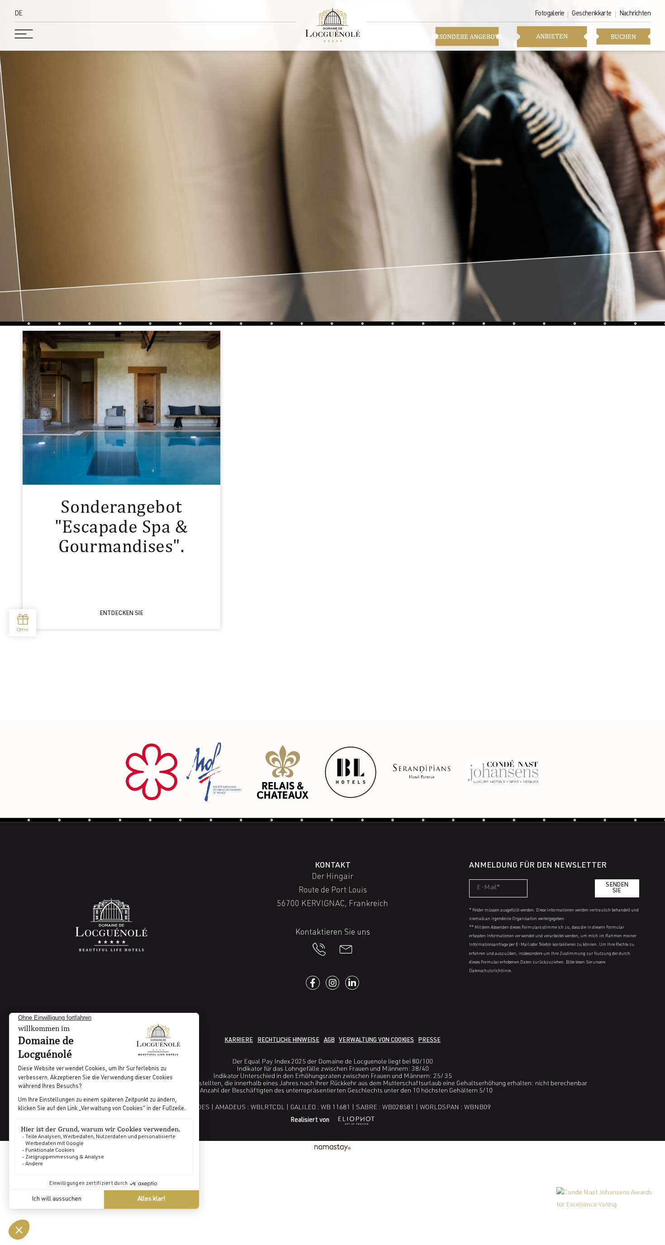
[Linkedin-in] (352, 983)
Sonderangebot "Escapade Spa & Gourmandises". (121, 526)
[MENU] (24, 34)
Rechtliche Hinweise (288, 1041)
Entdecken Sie (121, 614)
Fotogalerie (549, 14)
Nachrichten (635, 14)
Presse (429, 1041)
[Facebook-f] (313, 983)
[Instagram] (333, 983)
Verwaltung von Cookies (376, 1041)
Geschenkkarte (591, 14)
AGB (329, 1041)
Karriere (238, 1041)
